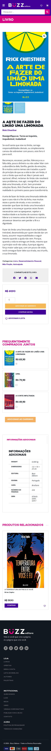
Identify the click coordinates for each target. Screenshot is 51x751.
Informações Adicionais (21, 440)
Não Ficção (7, 264)
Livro (15, 261)
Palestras (8, 680)
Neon (6, 702)
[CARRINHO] (47, 6)
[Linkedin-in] (26, 648)
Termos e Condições (13, 729)
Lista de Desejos (11, 673)
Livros (7, 662)
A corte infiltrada (25, 396)
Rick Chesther (9, 130)
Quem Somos (9, 694)
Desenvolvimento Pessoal (30, 261)
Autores (8, 677)
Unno (6, 705)
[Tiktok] (21, 648)
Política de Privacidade (14, 725)
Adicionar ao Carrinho (20, 419)
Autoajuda (18, 264)
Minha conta (9, 669)
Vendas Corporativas (14, 709)
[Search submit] (47, 11)
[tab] (25, 440)
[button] (3, 5)
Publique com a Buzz (13, 713)
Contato (8, 717)
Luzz (6, 698)
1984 (18, 374)
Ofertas (7, 665)
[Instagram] (11, 648)
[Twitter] (16, 648)
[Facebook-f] (6, 648)
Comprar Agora (25, 312)
